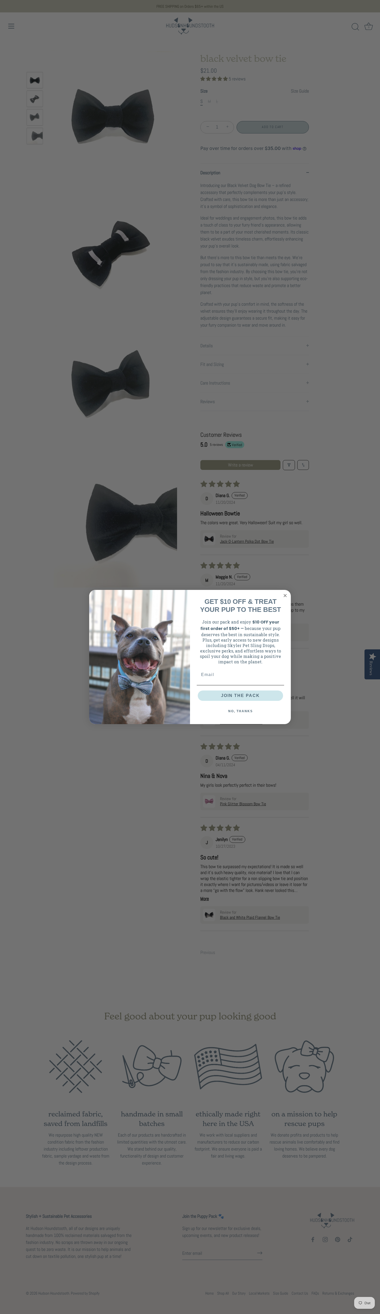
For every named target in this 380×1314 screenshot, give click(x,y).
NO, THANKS (240, 711)
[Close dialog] (285, 595)
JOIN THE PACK (240, 695)
